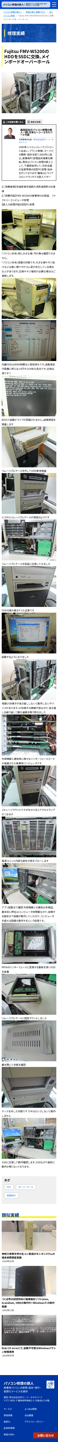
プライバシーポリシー (34, 1421)
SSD (9, 1186)
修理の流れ (9, 1434)
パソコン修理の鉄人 (19, 1383)
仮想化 (7, 1421)
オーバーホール (26, 1186)
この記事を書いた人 (15, 121)
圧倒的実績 (9, 1427)
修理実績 (8, 1415)
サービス (8, 1408)
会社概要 (29, 1415)
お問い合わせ (45, 1435)
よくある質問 (31, 1408)
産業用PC (11, 1195)
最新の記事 (36, 121)
